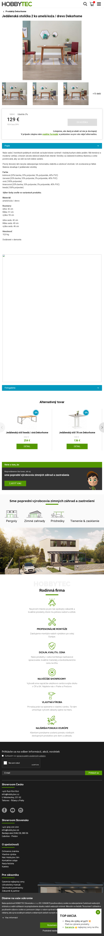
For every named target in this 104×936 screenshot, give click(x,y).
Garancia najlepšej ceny (13, 881)
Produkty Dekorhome (16, 11)
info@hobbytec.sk (10, 830)
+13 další (97, 93)
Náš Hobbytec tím (10, 857)
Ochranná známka (10, 851)
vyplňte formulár (50, 134)
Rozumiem (52, 925)
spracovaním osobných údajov (31, 756)
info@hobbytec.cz (10, 794)
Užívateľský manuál (11, 885)
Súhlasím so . (25, 756)
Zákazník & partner (11, 891)
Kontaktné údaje (10, 860)
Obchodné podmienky (12, 888)
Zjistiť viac (15, 483)
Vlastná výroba (9, 854)
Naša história (8, 863)
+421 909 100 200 (10, 827)
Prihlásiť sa (94, 773)
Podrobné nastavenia (52, 930)
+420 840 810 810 (10, 791)
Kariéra (5, 866)
